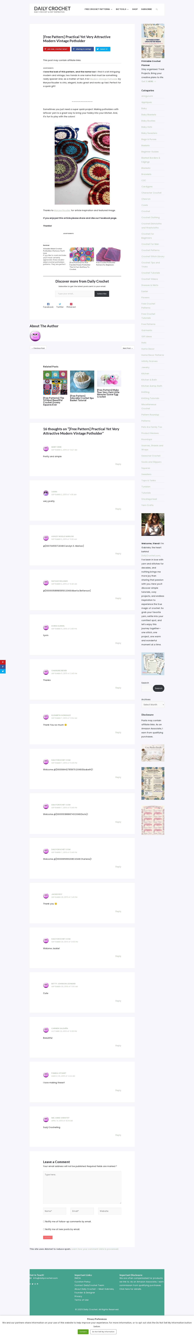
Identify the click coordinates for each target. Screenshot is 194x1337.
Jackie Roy (56, 894)
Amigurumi (147, 96)
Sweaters (146, 474)
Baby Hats (146, 127)
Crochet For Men (150, 244)
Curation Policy (82, 1281)
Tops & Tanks (148, 480)
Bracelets (146, 174)
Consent (83, 1332)
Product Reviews (150, 433)
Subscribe (146, 9)
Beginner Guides (150, 151)
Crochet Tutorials (150, 272)
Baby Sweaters (149, 133)
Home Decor (147, 348)
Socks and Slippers (151, 462)
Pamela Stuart (58, 1073)
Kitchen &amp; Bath (151, 386)
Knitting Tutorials (150, 398)
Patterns (145, 420)
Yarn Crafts (147, 505)
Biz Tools (121, 9)
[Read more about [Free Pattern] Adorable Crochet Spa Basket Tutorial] (82, 381)
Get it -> (148, 81)
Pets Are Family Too (151, 427)
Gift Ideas (146, 336)
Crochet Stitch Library (152, 256)
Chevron (145, 199)
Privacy (78, 1296)
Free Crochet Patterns (97, 9)
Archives (145, 699)
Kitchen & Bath (149, 379)
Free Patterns (148, 324)
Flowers (145, 297)
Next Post (128, 348)
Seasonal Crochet (150, 455)
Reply (118, 464)
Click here (124, 1289)
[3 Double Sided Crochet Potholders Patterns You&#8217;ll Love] (56, 256)
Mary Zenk (56, 447)
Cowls (144, 205)
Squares (145, 468)
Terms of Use (82, 1299)
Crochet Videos (149, 279)
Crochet (145, 211)
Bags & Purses (149, 139)
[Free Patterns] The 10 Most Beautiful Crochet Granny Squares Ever (53, 401)
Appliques (146, 102)
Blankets (145, 168)
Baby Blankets (148, 114)
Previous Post (38, 348)
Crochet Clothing (150, 217)
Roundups (146, 439)
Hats (143, 342)
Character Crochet (151, 192)
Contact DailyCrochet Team (89, 1285)
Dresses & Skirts (149, 285)
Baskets (145, 145)
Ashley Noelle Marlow (62, 536)
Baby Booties (148, 120)
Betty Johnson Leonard (63, 983)
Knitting (145, 392)
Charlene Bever (59, 670)
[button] (157, 9)
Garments (146, 330)
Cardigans (147, 186)
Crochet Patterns (150, 250)
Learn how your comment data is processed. (95, 1249)
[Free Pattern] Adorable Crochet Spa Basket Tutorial (82, 398)
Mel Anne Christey (60, 1118)
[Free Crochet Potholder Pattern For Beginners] (108, 254)
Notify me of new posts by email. (62, 1229)
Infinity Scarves (149, 361)
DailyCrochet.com (60, 760)
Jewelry (145, 367)
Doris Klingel (58, 626)
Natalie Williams (59, 581)
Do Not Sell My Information (103, 1332)
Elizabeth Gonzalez (61, 715)
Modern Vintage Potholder (104, 78)
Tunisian (145, 486)
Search (145, 682)
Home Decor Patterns (152, 355)
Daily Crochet (52, 8)
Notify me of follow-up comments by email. (68, 1221)
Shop (135, 9)
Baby (144, 108)
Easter (144, 291)
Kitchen (145, 373)
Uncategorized (149, 499)
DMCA (78, 1278)
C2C (143, 180)
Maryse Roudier (62, 210)
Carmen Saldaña (59, 1028)
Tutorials (146, 492)
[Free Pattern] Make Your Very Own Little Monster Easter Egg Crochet (108, 393)
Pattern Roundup (150, 414)
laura (54, 492)
